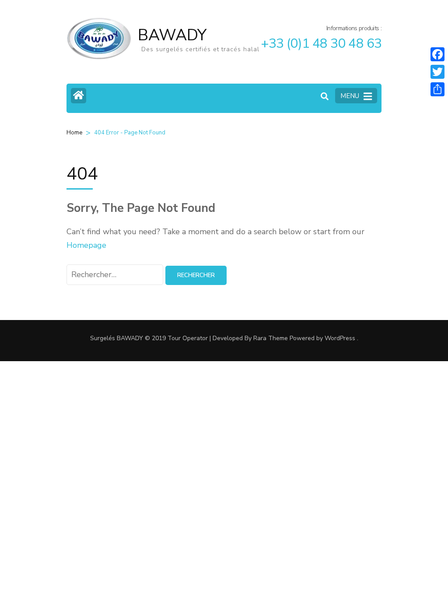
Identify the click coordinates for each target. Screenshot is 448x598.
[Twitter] (437, 72)
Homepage (86, 245)
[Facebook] (437, 54)
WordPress (340, 338)
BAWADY (172, 35)
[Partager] (437, 89)
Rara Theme (270, 338)
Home (74, 133)
